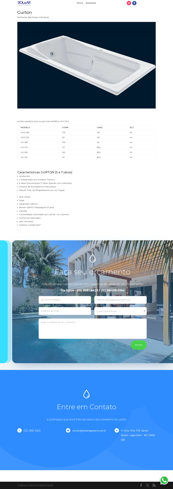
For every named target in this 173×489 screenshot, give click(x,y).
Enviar (138, 345)
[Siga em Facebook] (134, 3)
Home (80, 3)
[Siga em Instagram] (129, 3)
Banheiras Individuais (38, 17)
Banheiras (91, 3)
